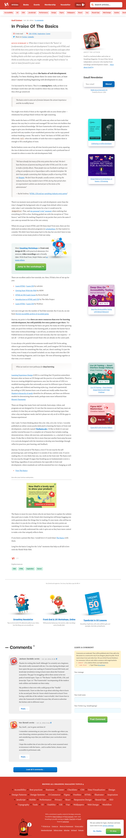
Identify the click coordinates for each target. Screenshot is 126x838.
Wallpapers (71, 12)
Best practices (36, 790)
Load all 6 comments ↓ (35, 769)
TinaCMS (72, 819)
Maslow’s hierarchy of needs (22, 393)
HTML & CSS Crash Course (25, 295)
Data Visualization (96, 790)
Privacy (58, 799)
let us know (101, 665)
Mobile (32, 799)
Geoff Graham (16, 20)
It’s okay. (113, 831)
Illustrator (99, 794)
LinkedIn (31, 37)
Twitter (24, 37)
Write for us (46, 826)
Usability (51, 804)
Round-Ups (95, 12)
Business (50, 790)
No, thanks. (97, 831)
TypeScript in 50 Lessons (95, 620)
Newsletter (65, 5)
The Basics (60, 538)
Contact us (55, 826)
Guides (116, 12)
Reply (23, 709)
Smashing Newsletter (23, 619)
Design (53, 12)
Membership (50, 5)
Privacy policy (79, 826)
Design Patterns (19, 794)
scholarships (50, 229)
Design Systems (37, 794)
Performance (43, 12)
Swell (79, 819)
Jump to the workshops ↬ (30, 266)
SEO (111, 799)
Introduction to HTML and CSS (27, 299)
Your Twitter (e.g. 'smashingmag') (85, 706)
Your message (79, 672)
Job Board (74, 830)
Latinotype (65, 822)
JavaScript (32, 12)
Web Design (107, 12)
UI (42, 804)
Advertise (66, 830)
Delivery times (58, 830)
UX (17, 12)
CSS (23, 12)
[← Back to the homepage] (6, 4)
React (80, 12)
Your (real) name (80, 695)
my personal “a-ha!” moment (41, 211)
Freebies (77, 794)
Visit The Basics (21, 471)
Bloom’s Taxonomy (18, 399)
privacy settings (108, 826)
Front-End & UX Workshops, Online (59, 619)
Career (48, 34)
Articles (15, 5)
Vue (87, 12)
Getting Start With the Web (26, 290)
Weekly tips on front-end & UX (99, 90)
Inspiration (41, 34)
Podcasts (81, 830)
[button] (119, 5)
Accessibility (8, 12)
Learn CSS (30, 286)
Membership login (46, 830)
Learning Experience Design (22, 375)
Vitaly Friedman (57, 817)
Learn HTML (20, 286)
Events (37, 5)
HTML (34, 34)
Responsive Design (83, 799)
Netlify (67, 819)
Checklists (72, 790)
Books (26, 5)
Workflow (107, 804)
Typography (23, 804)
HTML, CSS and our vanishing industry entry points (48, 193)
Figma (62, 12)
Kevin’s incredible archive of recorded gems (32, 314)
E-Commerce (54, 794)
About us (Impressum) (66, 826)
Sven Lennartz (69, 817)
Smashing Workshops (29, 248)
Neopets (21, 177)
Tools (35, 804)
